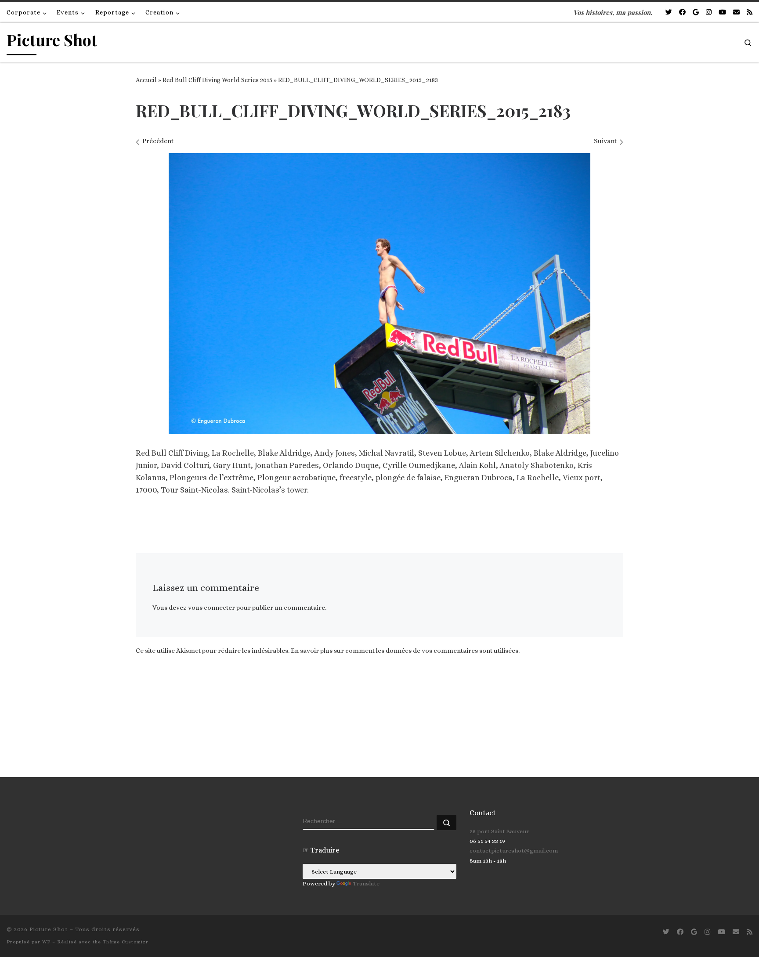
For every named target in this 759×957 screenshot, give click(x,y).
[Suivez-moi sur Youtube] (722, 12)
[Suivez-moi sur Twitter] (668, 12)
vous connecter (211, 608)
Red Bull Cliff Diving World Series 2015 (217, 79)
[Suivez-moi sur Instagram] (709, 12)
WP (46, 942)
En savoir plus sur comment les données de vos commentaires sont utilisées (404, 651)
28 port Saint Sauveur (499, 831)
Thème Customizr (125, 942)
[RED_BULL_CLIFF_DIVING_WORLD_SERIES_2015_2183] (379, 293)
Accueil (146, 79)
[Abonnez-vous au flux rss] (749, 12)
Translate (366, 883)
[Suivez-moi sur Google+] (696, 12)
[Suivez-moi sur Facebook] (682, 12)
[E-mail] (736, 12)
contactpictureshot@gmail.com (514, 850)
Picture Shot (48, 929)
